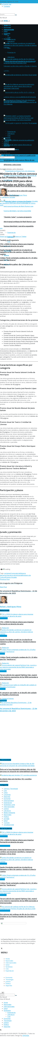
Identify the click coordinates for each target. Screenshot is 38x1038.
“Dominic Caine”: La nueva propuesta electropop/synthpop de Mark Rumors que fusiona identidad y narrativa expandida (20, 221)
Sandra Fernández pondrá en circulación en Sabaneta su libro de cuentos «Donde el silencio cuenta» (20, 81)
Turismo (7, 823)
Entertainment (9, 801)
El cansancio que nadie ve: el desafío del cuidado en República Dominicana (18, 694)
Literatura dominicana (14, 575)
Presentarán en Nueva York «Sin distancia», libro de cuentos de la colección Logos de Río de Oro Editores (20, 110)
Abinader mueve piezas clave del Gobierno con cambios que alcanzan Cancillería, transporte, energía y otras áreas (17, 852)
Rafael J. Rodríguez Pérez (18, 195)
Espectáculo (10, 971)
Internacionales (9, 29)
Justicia (6, 255)
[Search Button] (16, 149)
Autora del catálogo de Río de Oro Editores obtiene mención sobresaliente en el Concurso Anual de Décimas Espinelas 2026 (20, 112)
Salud (5, 34)
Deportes (7, 146)
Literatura (10, 57)
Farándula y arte (10, 169)
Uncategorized (9, 825)
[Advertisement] (19, 736)
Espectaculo (11, 233)
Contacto (7, 6)
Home (6, 21)
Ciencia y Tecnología (11, 789)
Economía (7, 138)
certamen (7, 573)
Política (6, 144)
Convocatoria (15, 573)
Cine (8, 242)
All (8, 35)
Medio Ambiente (9, 813)
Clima (5, 793)
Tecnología (7, 140)
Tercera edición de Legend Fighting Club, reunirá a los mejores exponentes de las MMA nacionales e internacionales (19, 677)
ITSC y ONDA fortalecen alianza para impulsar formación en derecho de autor (17, 245)
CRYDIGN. (25, 1036)
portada (12, 197)
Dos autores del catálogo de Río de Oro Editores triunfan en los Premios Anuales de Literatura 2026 (18, 916)
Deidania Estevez (8, 699)
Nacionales (7, 27)
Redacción (5, 628)
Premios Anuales (11, 577)
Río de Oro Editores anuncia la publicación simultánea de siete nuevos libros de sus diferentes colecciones (20, 160)
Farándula (7, 39)
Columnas (7, 795)
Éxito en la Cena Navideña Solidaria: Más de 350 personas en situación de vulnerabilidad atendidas (19, 770)
